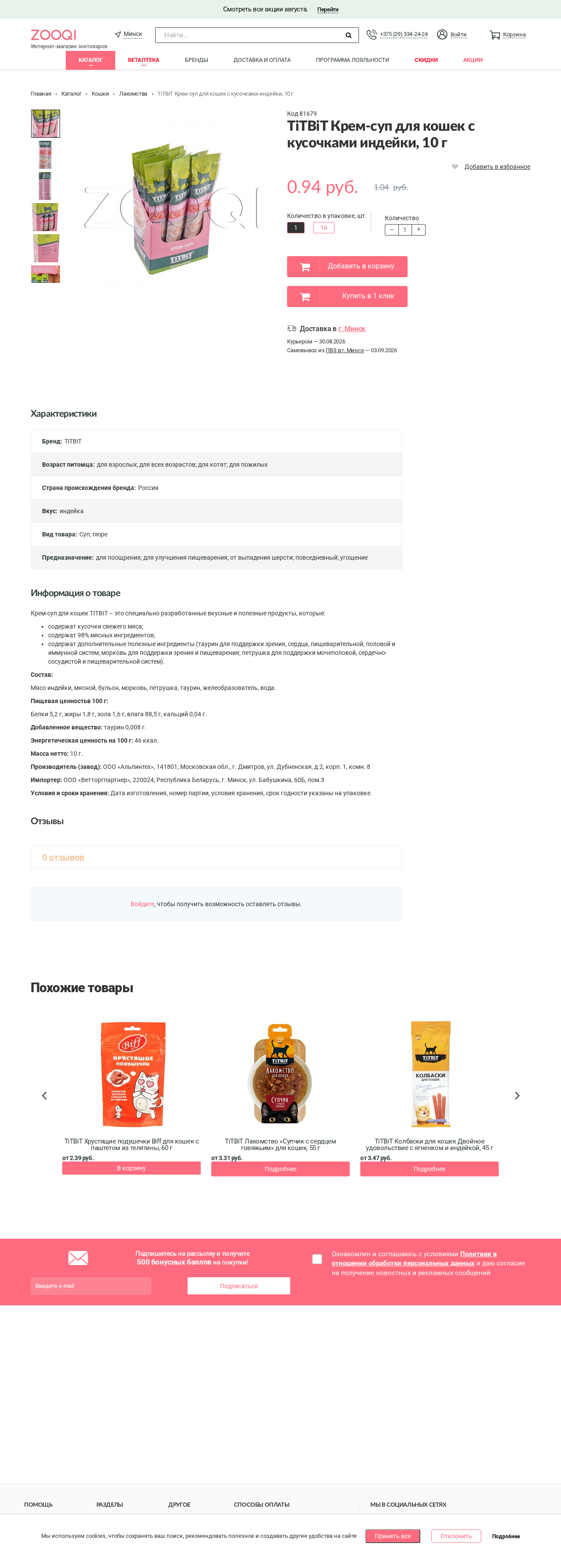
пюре (99, 534)
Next (519, 1105)
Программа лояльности (352, 60)
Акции (473, 60)
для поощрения (118, 557)
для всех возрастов (167, 464)
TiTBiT (73, 441)
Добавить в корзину (361, 266)
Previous (48, 1111)
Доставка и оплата (262, 60)
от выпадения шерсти (261, 557)
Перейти (327, 9)
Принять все (393, 1536)
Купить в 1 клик (368, 296)
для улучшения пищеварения (185, 557)
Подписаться (239, 1286)
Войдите (142, 904)
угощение (354, 557)
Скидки (426, 60)
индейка (72, 511)
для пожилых (248, 464)
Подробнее (280, 1168)
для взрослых (117, 464)
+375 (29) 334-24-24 (403, 34)
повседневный (316, 557)
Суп (84, 534)
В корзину (131, 1168)
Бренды (196, 60)
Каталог (90, 60)
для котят (212, 464)
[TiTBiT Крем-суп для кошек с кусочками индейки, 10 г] (45, 124)
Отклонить (456, 1536)
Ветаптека (144, 60)
